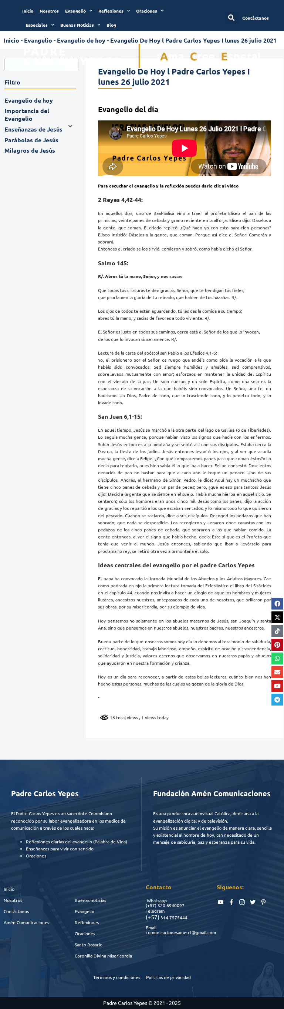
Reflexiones (111, 11)
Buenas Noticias (77, 25)
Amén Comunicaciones (26, 922)
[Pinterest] (277, 645)
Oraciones (146, 11)
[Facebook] (277, 604)
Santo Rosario (88, 944)
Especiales (37, 25)
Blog (111, 25)
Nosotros (49, 11)
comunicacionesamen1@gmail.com (181, 932)
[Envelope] (277, 672)
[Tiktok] (277, 631)
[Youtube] (277, 686)
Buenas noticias (90, 900)
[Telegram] (277, 700)
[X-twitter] (277, 617)
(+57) (151, 905)
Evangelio (75, 11)
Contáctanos (16, 911)
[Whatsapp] (277, 658)
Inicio (27, 11)
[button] (231, 18)
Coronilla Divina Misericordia (103, 956)
